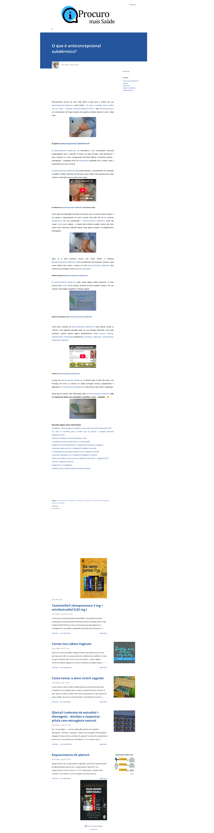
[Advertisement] (83, 85)
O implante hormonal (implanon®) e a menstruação (71, 442)
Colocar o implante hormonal (62, 462)
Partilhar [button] (126, 71)
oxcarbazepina (107, 337)
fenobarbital (68, 337)
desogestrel (83, 161)
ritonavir (102, 333)
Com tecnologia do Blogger (95, 826)
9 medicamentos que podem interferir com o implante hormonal (75, 452)
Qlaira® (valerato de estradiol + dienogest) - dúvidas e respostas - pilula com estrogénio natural (76, 716)
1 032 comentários (66, 667)
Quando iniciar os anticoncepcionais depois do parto (71, 468)
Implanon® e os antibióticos (62, 465)
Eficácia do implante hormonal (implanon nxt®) (69, 438)
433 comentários (65, 702)
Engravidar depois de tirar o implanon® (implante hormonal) (74, 448)
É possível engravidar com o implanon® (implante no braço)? (74, 455)
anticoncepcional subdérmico (62, 105)
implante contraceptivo (129, 88)
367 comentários (65, 633)
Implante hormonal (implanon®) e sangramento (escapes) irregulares (77, 445)
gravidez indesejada (83, 269)
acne (65, 285)
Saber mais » (103, 633)
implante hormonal (128, 90)
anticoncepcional (106, 109)
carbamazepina (57, 337)
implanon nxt (126, 85)
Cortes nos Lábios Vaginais (71, 644)
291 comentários (65, 778)
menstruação (62, 224)
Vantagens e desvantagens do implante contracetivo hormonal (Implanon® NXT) (82, 428)
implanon (125, 83)
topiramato (97, 337)
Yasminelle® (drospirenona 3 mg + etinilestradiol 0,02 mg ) (77, 607)
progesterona (57, 221)
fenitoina (110, 333)
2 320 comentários (66, 744)
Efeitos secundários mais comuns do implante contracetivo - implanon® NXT (80, 458)
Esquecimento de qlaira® (71, 755)
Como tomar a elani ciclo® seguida (78, 678)
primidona (88, 337)
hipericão (65, 340)
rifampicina (56, 340)
